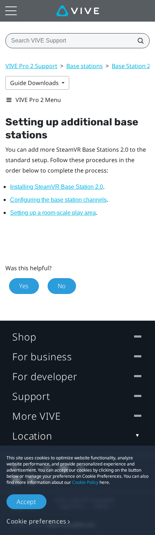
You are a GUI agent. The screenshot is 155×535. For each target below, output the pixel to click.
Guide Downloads (35, 83)
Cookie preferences (36, 521)
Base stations (84, 66)
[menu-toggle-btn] (11, 11)
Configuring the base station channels (58, 200)
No (62, 286)
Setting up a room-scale (53, 213)
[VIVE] (77, 10)
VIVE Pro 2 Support (31, 66)
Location (32, 435)
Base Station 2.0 (133, 66)
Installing (56, 187)
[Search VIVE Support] (138, 41)
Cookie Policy (85, 482)
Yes (24, 286)
